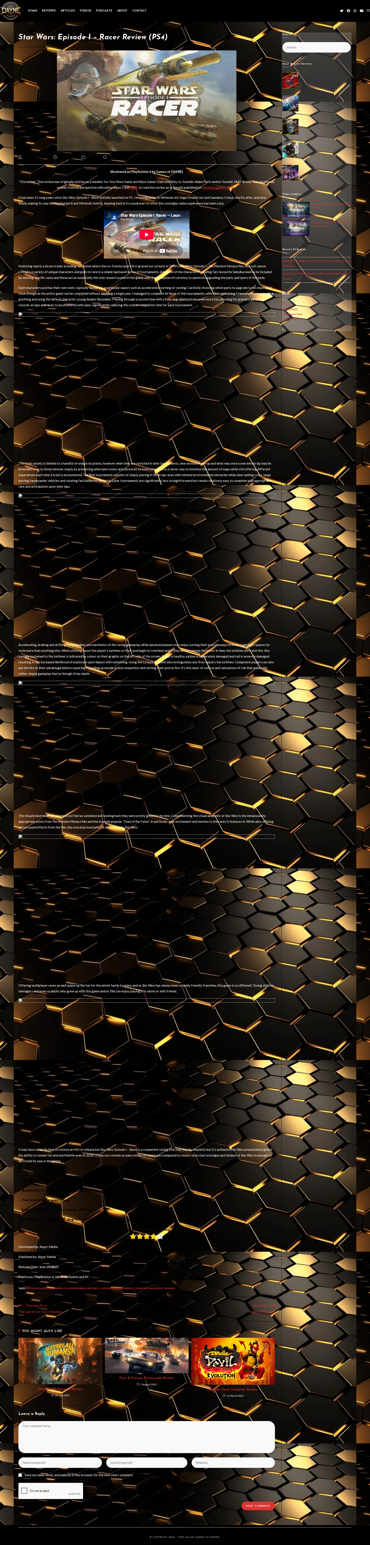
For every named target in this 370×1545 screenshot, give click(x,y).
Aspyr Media (34, 1288)
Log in (286, 304)
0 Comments (117, 157)
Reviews (92, 157)
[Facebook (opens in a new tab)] (348, 10)
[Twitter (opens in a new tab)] (342, 10)
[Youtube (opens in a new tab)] (361, 10)
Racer (157, 1288)
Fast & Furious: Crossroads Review (146, 1378)
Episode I (48, 1288)
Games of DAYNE (36, 157)
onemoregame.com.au (218, 187)
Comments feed (292, 314)
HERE (134, 187)
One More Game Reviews (115, 1288)
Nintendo (93, 1288)
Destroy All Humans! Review (60, 1389)
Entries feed (289, 309)
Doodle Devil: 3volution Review (233, 1389)
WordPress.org (291, 319)
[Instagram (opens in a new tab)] (355, 10)
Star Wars (168, 1288)
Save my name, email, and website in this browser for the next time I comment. (79, 1475)
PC (133, 1288)
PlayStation (144, 1288)
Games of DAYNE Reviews (70, 1288)
